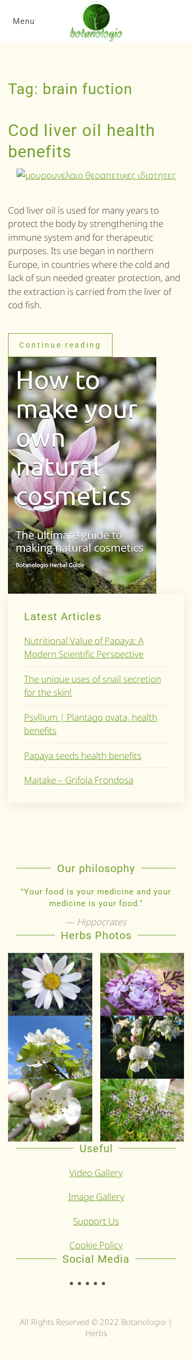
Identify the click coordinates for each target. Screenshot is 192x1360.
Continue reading (60, 345)
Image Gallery (96, 1196)
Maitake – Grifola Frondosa (78, 780)
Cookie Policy (96, 1245)
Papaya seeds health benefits (82, 755)
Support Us (96, 1221)
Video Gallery (96, 1173)
